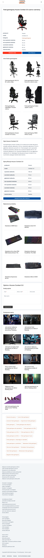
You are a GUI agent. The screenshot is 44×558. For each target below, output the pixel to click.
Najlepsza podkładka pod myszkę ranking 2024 (11, 472)
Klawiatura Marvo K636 (31, 277)
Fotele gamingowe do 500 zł (27, 432)
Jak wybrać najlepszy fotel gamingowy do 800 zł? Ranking (31, 348)
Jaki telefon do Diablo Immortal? (8, 500)
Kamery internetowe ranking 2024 (9, 475)
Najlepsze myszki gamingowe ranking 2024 (11, 478)
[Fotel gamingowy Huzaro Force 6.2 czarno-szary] (33, 69)
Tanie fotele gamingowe (12, 450)
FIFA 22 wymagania (6, 523)
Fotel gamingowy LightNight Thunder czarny (10, 107)
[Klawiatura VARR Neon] (13, 214)
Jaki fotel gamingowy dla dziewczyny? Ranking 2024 (12, 408)
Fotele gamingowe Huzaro (26, 435)
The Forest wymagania (6, 484)
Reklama (15, 556)
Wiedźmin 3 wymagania (7, 488)
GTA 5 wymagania (5, 518)
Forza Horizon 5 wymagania (7, 522)
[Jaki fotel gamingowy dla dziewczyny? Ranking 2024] (12, 399)
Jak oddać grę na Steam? (7, 499)
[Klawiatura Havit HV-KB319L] (33, 214)
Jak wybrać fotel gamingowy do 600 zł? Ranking (31, 368)
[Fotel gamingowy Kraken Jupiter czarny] (33, 94)
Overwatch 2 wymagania (7, 483)
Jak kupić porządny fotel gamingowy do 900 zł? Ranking (12, 348)
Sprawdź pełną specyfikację (22, 198)
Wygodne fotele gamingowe (13, 454)
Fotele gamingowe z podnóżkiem (14, 443)
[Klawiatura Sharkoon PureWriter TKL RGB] (33, 240)
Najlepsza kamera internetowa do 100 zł (10, 473)
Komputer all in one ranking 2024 (9, 470)
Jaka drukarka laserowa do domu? (9, 504)
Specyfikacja (31, 52)
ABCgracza (4, 544)
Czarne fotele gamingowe (23, 417)
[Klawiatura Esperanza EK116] (13, 265)
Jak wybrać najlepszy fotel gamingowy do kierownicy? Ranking (11, 328)
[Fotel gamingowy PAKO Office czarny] (33, 121)
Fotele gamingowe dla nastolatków (14, 428)
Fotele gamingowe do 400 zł (30, 428)
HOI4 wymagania (5, 527)
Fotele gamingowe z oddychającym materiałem (17, 439)
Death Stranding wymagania (8, 493)
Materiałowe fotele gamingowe (29, 443)
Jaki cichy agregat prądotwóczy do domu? (10, 505)
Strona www (32, 291)
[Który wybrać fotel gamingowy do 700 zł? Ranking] (12, 359)
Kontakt (4, 556)
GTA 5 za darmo (5, 543)
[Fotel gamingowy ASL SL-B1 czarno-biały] (13, 69)
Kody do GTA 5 (5, 534)
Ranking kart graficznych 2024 (8, 546)
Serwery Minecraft (6, 530)
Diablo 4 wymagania (6, 486)
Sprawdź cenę (12, 52)
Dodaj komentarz (8, 306)
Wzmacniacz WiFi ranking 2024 (8, 477)
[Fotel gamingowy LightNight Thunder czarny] (13, 94)
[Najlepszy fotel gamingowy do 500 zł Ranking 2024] (12, 379)
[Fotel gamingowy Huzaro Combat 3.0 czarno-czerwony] (22, 22)
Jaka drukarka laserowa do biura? (9, 509)
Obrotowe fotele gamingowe (13, 447)
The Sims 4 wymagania (7, 525)
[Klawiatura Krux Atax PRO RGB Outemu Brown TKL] (13, 240)
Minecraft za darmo (6, 538)
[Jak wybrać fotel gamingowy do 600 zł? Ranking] (32, 359)
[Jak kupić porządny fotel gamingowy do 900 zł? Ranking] (12, 339)
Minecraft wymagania (6, 520)
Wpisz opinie (6, 296)
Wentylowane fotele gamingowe (26, 450)
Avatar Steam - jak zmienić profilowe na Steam (11, 541)
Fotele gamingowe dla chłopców (23, 424)
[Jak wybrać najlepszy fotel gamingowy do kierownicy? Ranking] (12, 320)
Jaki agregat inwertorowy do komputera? (10, 507)
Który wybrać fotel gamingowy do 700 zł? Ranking (11, 368)
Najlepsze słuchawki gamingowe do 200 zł (10, 466)
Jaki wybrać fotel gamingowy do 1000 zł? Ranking (31, 328)
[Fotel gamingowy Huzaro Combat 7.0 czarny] (13, 121)
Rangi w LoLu (5, 502)
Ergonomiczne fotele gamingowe (28, 420)
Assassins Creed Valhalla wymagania (9, 491)
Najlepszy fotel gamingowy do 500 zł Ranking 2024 (11, 388)
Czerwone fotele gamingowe (13, 420)
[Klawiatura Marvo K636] (33, 265)
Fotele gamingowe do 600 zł (13, 435)
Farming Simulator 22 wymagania (9, 489)
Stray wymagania (5, 528)
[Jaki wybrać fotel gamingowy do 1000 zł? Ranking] (32, 320)
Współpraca (9, 556)
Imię (5, 291)
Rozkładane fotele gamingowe (27, 447)
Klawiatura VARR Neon (11, 226)
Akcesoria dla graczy (11, 417)
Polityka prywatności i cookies (24, 556)
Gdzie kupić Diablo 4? (6, 539)
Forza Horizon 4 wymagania (7, 494)
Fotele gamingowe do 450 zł (13, 432)
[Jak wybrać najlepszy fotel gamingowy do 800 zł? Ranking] (32, 339)
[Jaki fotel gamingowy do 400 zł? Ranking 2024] (32, 379)
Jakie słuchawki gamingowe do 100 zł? (10, 468)
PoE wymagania (5, 517)
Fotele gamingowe (11, 424)
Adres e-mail (20, 291)
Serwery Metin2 (5, 512)
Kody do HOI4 (5, 536)
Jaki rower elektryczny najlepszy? (9, 511)
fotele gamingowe (26, 38)
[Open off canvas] (41, 2)
